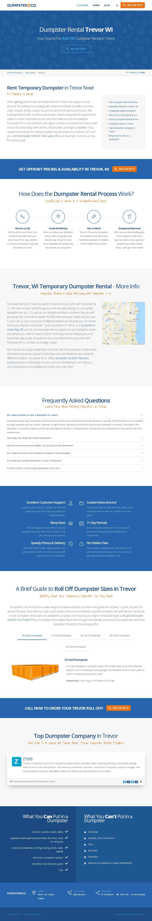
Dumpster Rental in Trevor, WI (123, 106)
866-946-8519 (134, 5)
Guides (96, 5)
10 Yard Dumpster (32, 635)
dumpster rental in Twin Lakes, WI (38, 136)
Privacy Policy (14, 914)
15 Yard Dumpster (61, 635)
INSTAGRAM (139, 894)
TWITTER (123, 894)
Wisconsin (30, 73)
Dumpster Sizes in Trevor (121, 123)
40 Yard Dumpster (76, 646)
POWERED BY (137, 72)
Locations (82, 5)
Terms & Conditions (32, 914)
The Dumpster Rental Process (123, 102)
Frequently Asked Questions (122, 110)
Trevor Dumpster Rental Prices (123, 119)
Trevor (41, 73)
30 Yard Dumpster (120, 635)
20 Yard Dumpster (90, 635)
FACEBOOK (108, 894)
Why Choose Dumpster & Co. (123, 115)
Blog (107, 5)
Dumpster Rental (14, 73)
